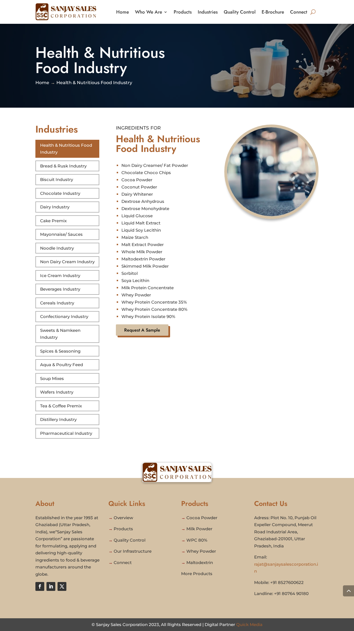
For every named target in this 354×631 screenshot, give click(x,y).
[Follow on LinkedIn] (50, 586)
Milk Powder (199, 528)
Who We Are (148, 12)
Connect (298, 12)
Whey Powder (201, 551)
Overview (123, 517)
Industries (208, 12)
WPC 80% (196, 540)
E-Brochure (273, 12)
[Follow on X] (62, 586)
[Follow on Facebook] (39, 586)
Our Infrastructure (133, 551)
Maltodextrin (199, 562)
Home (122, 12)
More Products (196, 573)
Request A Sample (142, 330)
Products (183, 12)
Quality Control (240, 12)
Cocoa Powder (201, 517)
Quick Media (249, 624)
